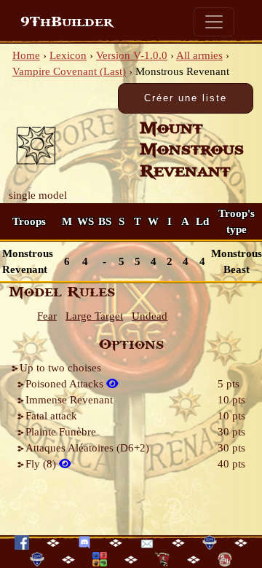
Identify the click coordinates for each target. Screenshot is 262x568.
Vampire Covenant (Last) (69, 71)
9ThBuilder (66, 22)
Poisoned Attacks (65, 384)
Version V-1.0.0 (131, 55)
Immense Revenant (69, 400)
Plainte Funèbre (60, 432)
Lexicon (68, 55)
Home (26, 55)
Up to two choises (60, 368)
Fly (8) (42, 464)
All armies (199, 55)
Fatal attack (51, 416)
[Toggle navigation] (214, 21)
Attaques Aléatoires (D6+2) (87, 448)
